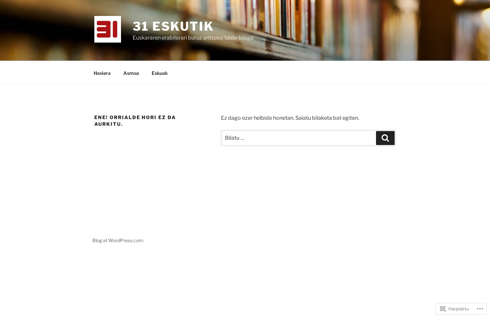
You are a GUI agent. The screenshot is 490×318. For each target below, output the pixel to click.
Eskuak (160, 73)
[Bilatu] (385, 138)
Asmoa (131, 73)
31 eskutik (173, 26)
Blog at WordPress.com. (118, 240)
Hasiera (102, 73)
